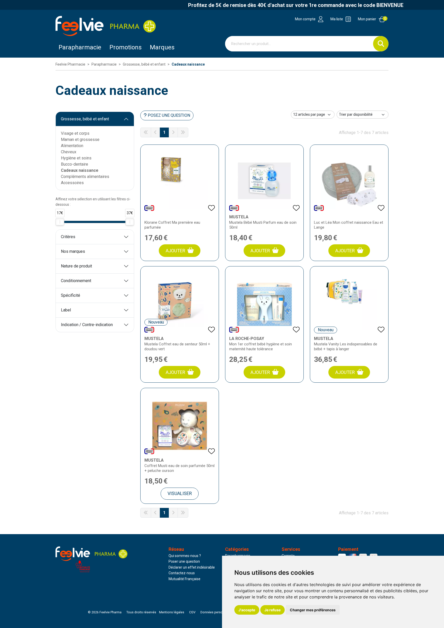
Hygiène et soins (76, 158)
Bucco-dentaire (74, 164)
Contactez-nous (182, 573)
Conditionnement (76, 280)
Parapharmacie (80, 47)
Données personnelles (216, 612)
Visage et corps (75, 133)
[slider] (59, 222)
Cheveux (68, 151)
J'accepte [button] (246, 610)
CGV (192, 612)
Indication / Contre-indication (87, 324)
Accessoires (72, 182)
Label (66, 310)
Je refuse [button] (272, 610)
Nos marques (73, 251)
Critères (68, 236)
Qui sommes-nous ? (185, 556)
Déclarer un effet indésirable (192, 567)
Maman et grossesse (80, 139)
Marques (162, 47)
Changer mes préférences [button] (313, 610)
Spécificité (70, 295)
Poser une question (184, 561)
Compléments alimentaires (85, 176)
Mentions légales (171, 612)
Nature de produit (76, 266)
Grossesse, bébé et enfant (85, 118)
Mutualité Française (184, 579)
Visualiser (180, 493)
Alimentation (72, 145)
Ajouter (175, 250)
